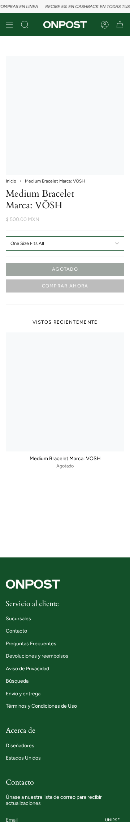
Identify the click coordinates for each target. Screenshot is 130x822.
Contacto (16, 631)
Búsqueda (17, 681)
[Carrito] (119, 24)
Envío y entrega (23, 694)
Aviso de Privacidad (27, 669)
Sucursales (18, 619)
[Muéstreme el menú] (9, 24)
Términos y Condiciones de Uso (41, 706)
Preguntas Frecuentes (31, 644)
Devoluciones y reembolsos (37, 656)
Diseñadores (20, 746)
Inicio (11, 181)
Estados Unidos (23, 758)
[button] (24, 24)
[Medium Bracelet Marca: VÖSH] (65, 391)
